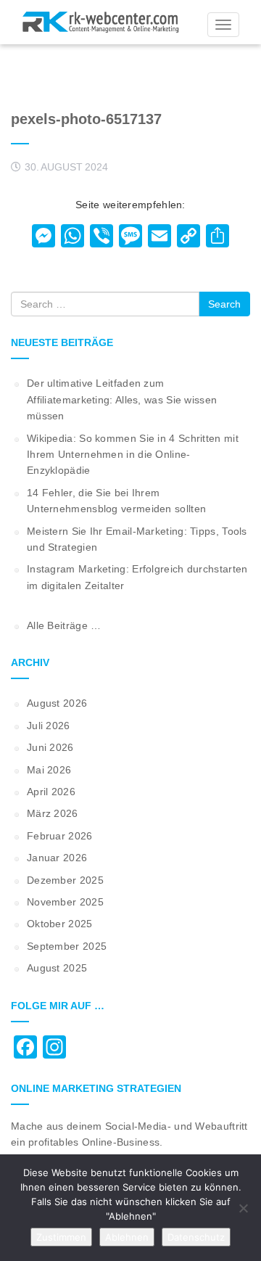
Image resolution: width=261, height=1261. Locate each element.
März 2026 (52, 813)
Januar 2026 (57, 857)
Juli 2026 (48, 725)
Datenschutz (196, 1237)
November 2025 (65, 902)
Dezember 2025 (65, 880)
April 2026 (51, 791)
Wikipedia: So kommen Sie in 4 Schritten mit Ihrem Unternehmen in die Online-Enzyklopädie (133, 454)
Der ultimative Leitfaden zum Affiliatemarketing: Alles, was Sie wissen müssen (122, 399)
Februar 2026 (60, 836)
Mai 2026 (49, 770)
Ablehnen (127, 1237)
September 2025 (67, 946)
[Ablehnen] (243, 1208)
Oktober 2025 (60, 923)
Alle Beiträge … (64, 625)
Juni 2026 (50, 747)
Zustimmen (61, 1237)
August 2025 (57, 968)
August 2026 (57, 703)
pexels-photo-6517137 (86, 119)
